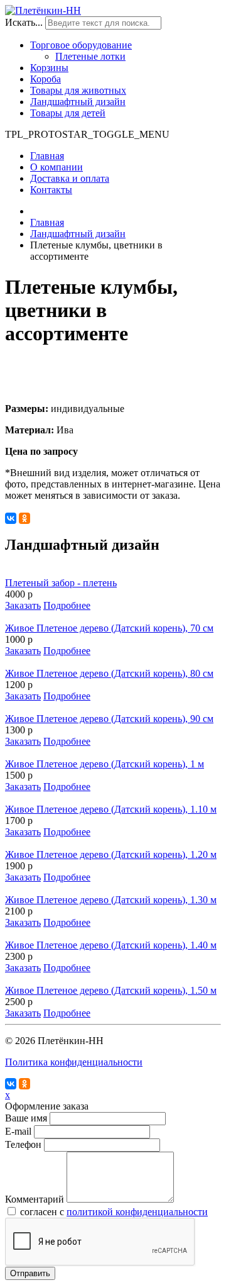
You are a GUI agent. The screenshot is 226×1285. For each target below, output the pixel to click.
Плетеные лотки (90, 56)
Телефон (23, 1144)
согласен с (114, 1211)
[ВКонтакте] (10, 518)
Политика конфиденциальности (74, 1062)
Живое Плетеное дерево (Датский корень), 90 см (109, 718)
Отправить (30, 1273)
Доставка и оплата (69, 178)
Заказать (23, 605)
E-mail (18, 1131)
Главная (47, 155)
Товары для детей (67, 113)
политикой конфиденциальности (137, 1211)
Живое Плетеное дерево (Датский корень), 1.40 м (111, 945)
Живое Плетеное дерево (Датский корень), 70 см (109, 628)
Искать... (24, 22)
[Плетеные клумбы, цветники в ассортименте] (113, 370)
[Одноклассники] (24, 518)
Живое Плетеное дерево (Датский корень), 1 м (104, 764)
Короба (45, 79)
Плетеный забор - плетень (61, 582)
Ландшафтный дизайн (78, 101)
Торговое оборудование (81, 45)
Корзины (49, 67)
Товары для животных (78, 90)
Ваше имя (26, 1118)
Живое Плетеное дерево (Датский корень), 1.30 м (111, 899)
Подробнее (66, 605)
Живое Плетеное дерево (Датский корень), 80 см (109, 673)
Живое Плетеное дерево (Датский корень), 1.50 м (111, 990)
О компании (56, 167)
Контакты (51, 189)
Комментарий (34, 1199)
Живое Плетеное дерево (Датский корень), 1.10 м (111, 809)
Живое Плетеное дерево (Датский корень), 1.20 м (111, 854)
